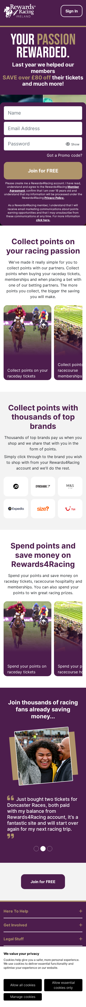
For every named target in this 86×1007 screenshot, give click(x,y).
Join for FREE (43, 171)
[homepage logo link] (20, 11)
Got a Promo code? (64, 155)
